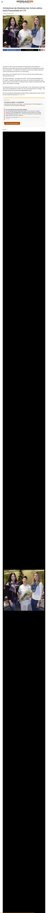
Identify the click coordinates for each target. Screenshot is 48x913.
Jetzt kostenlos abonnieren (12, 123)
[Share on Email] (42, 50)
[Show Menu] (2, 2)
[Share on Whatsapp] (40, 50)
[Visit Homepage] (25, 2)
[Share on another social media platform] (44, 50)
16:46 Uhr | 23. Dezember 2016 (8, 13)
